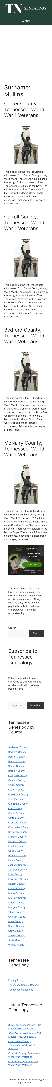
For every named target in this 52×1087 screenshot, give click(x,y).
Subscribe (35, 705)
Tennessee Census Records (23, 985)
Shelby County (16, 935)
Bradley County (16, 770)
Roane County (16, 926)
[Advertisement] (26, 52)
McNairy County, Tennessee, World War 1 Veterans (24, 448)
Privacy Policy (16, 980)
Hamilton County (17, 855)
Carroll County (16, 785)
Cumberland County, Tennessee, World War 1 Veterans (21, 1045)
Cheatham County (18, 794)
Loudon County (16, 888)
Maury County (16, 893)
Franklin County (17, 846)
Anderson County (18, 747)
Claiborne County (18, 803)
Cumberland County (19, 827)
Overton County (17, 916)
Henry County (16, 860)
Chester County (17, 799)
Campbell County (17, 775)
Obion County (16, 912)
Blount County (16, 766)
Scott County (15, 930)
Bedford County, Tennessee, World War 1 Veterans (24, 335)
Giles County (15, 850)
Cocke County (16, 813)
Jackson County (17, 865)
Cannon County (17, 780)
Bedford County (17, 752)
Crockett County (17, 822)
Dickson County (17, 836)
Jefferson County (17, 869)
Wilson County (16, 945)
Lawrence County (18, 879)
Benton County (16, 756)
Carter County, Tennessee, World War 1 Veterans (24, 109)
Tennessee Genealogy (20, 989)
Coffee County (16, 817)
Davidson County (17, 832)
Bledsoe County (17, 761)
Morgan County (16, 907)
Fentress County (17, 841)
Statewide (14, 940)
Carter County (16, 789)
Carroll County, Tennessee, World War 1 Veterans (24, 222)
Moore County (16, 902)
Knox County (15, 874)
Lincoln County (16, 883)
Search (12, 627)
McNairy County (17, 898)
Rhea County (15, 921)
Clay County (15, 808)
